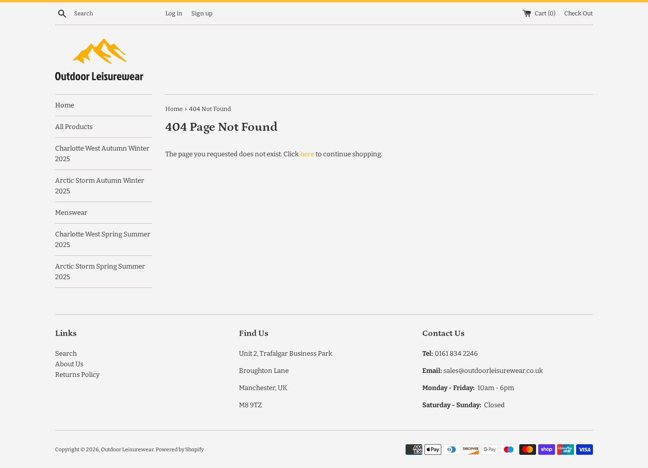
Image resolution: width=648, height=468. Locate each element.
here (307, 154)
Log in (173, 13)
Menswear (71, 213)
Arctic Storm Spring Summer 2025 (100, 271)
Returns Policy (77, 375)
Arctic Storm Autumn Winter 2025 (99, 186)
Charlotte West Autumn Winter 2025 (102, 153)
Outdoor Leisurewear (127, 449)
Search (66, 353)
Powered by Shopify (180, 449)
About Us (69, 364)
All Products (74, 127)
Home (64, 105)
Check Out (578, 13)
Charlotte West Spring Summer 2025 (102, 239)
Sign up (201, 13)
